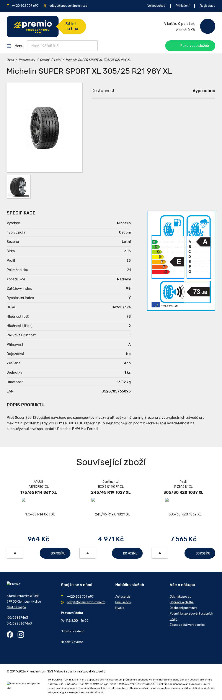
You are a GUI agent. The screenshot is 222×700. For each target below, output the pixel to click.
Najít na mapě (16, 607)
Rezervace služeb (194, 46)
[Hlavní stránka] (33, 26)
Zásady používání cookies (187, 625)
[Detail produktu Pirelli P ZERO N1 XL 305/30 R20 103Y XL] (183, 514)
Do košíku (58, 553)
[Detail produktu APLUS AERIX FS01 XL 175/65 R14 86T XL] (38, 514)
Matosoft (98, 671)
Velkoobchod (156, 6)
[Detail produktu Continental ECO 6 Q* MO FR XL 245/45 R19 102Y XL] (111, 514)
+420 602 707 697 (25, 6)
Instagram (21, 634)
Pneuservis (123, 602)
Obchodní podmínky (183, 608)
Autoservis (123, 597)
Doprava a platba (182, 602)
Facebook (10, 634)
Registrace (207, 6)
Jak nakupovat (180, 597)
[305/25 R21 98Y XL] (44, 127)
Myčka (119, 608)
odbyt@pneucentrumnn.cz (68, 6)
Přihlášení (182, 6)
